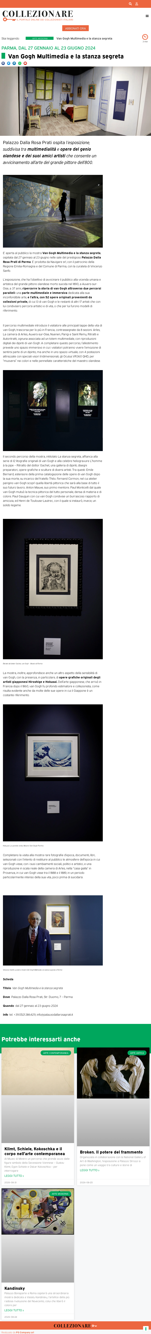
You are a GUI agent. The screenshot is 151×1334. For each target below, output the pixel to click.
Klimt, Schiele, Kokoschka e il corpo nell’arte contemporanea (34, 1151)
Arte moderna (40, 38)
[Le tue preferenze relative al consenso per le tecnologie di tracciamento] (146, 1329)
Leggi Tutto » (14, 1175)
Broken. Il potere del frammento (111, 1151)
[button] (147, 15)
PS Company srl (25, 1332)
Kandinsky (14, 1288)
